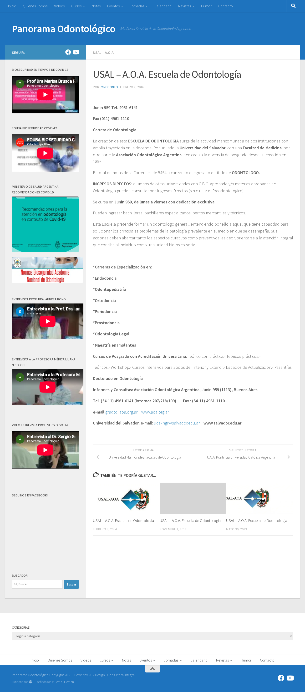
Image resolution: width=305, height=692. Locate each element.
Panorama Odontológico (64, 28)
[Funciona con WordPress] (30, 681)
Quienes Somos (35, 6)
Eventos (113, 6)
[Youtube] (76, 52)
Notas (96, 6)
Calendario (163, 6)
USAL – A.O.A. (104, 52)
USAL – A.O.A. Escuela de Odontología (123, 520)
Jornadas (137, 6)
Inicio (12, 6)
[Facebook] (68, 52)
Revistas (184, 6)
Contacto (225, 6)
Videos (59, 6)
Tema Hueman (64, 682)
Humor (206, 6)
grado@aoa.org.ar (121, 412)
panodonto (109, 87)
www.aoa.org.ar (155, 412)
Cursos (76, 6)
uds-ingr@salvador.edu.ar (177, 423)
